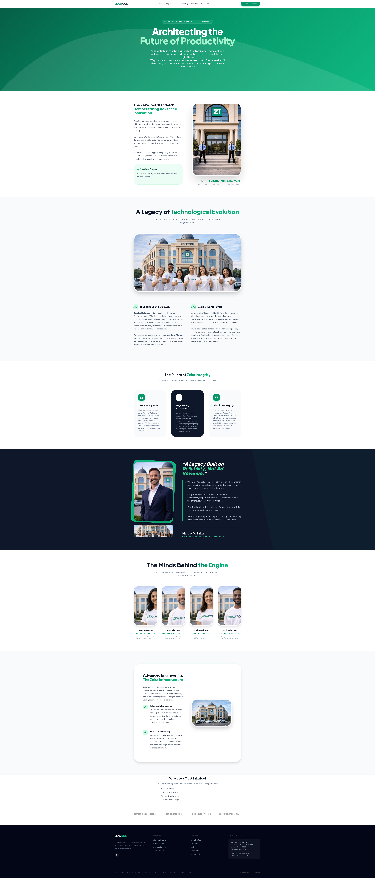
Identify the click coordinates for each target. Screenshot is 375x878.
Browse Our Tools (250, 4)
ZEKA (121, 3)
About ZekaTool (196, 840)
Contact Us (205, 4)
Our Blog (184, 4)
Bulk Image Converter (160, 847)
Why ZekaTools (172, 4)
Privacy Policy (195, 850)
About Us (194, 4)
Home (160, 4)
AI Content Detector (159, 840)
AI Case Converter (158, 850)
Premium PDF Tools (159, 843)
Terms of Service (196, 854)
